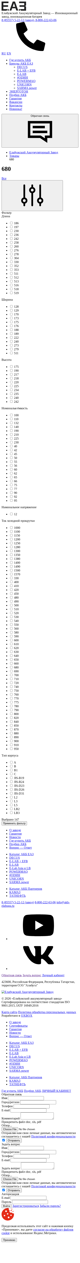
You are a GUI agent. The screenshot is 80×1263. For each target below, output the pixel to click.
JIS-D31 (19, 793)
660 (16, 663)
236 (16, 234)
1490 (17, 566)
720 (16, 683)
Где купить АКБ (20, 60)
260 (16, 246)
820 (16, 717)
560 (16, 628)
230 (16, 231)
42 (15, 450)
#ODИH (22, 77)
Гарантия (15, 98)
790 (16, 710)
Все (4, 178)
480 (16, 597)
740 (16, 686)
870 (16, 729)
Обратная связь (40, 115)
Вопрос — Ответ (20, 847)
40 (15, 446)
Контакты (15, 105)
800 (16, 714)
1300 (17, 551)
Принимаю (9, 1240)
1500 (17, 570)
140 (16, 427)
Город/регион (10, 1102)
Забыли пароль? (50, 1206)
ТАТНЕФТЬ (17, 895)
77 (15, 489)
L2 (15, 797)
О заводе (15, 830)
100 (16, 415)
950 (16, 749)
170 (16, 314)
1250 (17, 543)
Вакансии (15, 102)
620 (16, 648)
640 (16, 655)
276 (16, 250)
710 (16, 679)
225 (16, 386)
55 (15, 461)
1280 (17, 547)
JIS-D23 (19, 785)
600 (16, 640)
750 (16, 690)
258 (16, 242)
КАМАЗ (14, 892)
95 (15, 500)
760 (16, 694)
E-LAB (21, 74)
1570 (17, 574)
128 (16, 306)
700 (16, 675)
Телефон (7, 1106)
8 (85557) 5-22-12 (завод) (18, 902)
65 (15, 477)
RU (4, 53)
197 (16, 227)
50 (15, 458)
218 (16, 378)
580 (16, 632)
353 (16, 269)
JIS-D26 (19, 789)
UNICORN (24, 84)
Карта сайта (9, 1012)
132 (16, 423)
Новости (15, 837)
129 (16, 310)
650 (16, 659)
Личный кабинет (53, 975)
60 (15, 469)
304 (16, 258)
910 (16, 745)
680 (16, 667)
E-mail (6, 1110)
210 (16, 434)
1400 (17, 562)
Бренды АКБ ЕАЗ (21, 63)
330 (16, 262)
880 (16, 733)
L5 (15, 805)
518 (16, 289)
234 (16, 390)
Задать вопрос (32, 975)
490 (16, 601)
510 (16, 609)
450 (16, 593)
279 (16, 349)
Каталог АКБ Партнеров (25, 888)
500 (16, 605)
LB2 (17, 809)
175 (16, 322)
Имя (4, 1098)
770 (16, 698)
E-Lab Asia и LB (20, 868)
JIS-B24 (19, 781)
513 (16, 281)
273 (16, 345)
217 (16, 374)
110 (16, 419)
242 (16, 238)
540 (16, 620)
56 (15, 465)
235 (16, 394)
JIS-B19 (19, 778)
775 (16, 702)
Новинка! (15, 109)
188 (16, 330)
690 (16, 671)
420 (16, 589)
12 (15, 514)
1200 (17, 539)
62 (15, 473)
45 (15, 454)
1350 (17, 555)
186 (16, 223)
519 (16, 293)
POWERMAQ (26, 81)
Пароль (6, 1201)
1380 (17, 558)
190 (16, 370)
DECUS (22, 67)
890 (16, 737)
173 (16, 318)
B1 (16, 770)
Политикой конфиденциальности (53, 1136)
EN (9, 53)
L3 (15, 801)
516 (16, 285)
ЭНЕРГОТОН (18, 91)
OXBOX (26, 1015)
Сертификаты (18, 1025)
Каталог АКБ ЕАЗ (21, 854)
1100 (17, 531)
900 (16, 741)
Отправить (14, 1140)
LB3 (17, 813)
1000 (17, 527)
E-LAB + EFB (26, 70)
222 (16, 337)
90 (15, 492)
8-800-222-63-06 (45, 902)
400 (16, 582)
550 (16, 624)
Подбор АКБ (17, 95)
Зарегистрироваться (25, 1206)
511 (16, 273)
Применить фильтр (14, 823)
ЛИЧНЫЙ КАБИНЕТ (56, 1090)
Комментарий (11, 1118)
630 (16, 652)
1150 (17, 535)
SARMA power (27, 88)
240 (16, 341)
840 (16, 721)
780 (16, 706)
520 (16, 613)
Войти (6, 1206)
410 (16, 586)
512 (16, 277)
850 (16, 725)
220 (16, 382)
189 (16, 333)
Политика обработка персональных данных (47, 1012)
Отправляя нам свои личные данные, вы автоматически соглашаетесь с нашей (39, 1134)
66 (15, 481)
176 (16, 326)
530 (16, 617)
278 (16, 254)
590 (16, 636)
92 (15, 496)
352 (16, 265)
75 (15, 485)
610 (16, 644)
